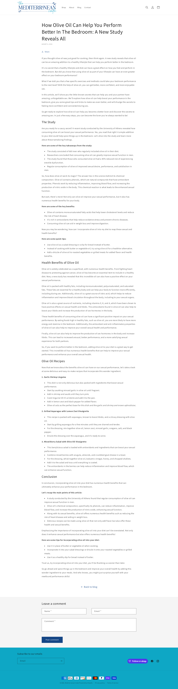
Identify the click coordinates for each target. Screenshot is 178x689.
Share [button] (47, 51)
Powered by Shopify (86, 683)
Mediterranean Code (72, 683)
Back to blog (90, 586)
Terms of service (112, 683)
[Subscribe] (61, 661)
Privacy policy (100, 683)
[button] (147, 7)
